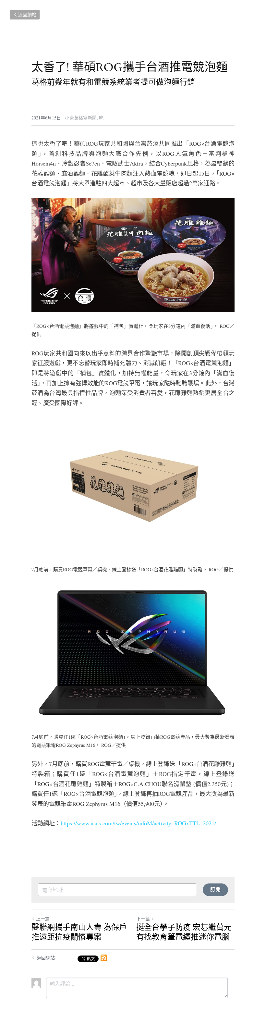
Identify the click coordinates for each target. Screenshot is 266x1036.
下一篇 (143, 919)
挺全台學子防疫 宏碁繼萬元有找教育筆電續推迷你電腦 (184, 932)
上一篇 (43, 919)
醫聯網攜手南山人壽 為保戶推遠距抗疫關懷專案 (79, 932)
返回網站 (27, 14)
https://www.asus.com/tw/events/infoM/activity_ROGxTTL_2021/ (138, 823)
